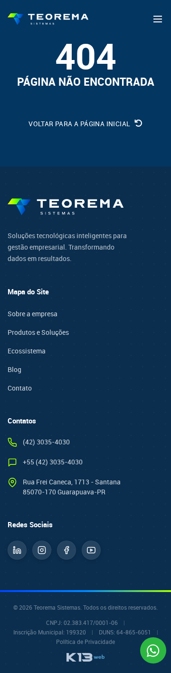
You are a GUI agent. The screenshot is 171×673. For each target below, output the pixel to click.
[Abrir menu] (157, 19)
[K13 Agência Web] (85, 657)
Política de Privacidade (85, 641)
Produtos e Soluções (38, 332)
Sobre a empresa (32, 313)
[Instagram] (41, 550)
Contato (20, 387)
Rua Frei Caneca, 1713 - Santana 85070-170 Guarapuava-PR (72, 486)
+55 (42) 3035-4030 (53, 461)
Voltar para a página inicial (80, 123)
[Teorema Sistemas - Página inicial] (48, 19)
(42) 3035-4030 (46, 441)
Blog (14, 369)
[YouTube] (91, 550)
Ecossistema (27, 350)
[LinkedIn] (17, 550)
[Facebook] (66, 550)
